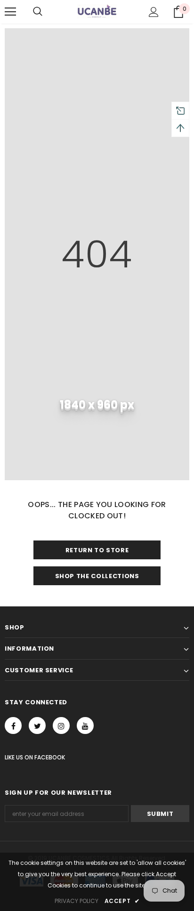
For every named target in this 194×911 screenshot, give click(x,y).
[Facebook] (13, 725)
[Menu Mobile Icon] (10, 11)
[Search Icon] (37, 11)
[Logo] (97, 11)
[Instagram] (61, 725)
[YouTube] (85, 725)
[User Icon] (154, 12)
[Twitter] (37, 725)
